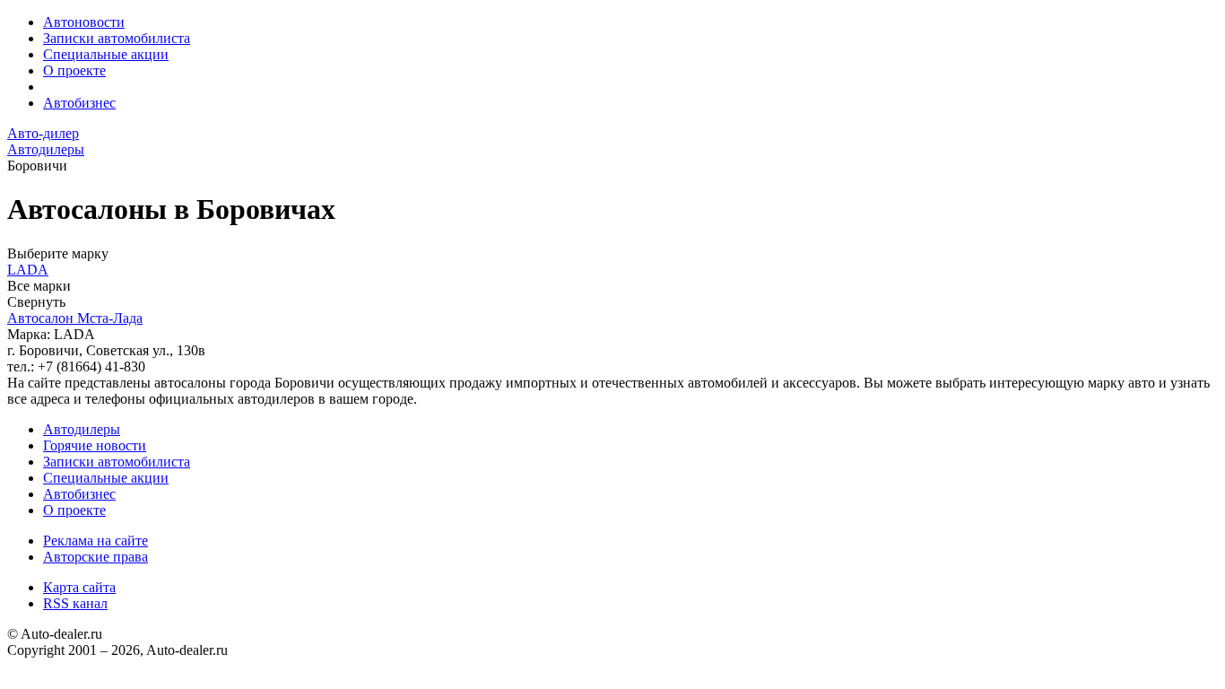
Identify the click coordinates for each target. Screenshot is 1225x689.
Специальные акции (106, 54)
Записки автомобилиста (116, 38)
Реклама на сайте (95, 540)
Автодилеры (81, 429)
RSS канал (75, 603)
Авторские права (95, 556)
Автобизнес (79, 102)
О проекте (74, 70)
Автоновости (84, 22)
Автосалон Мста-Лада (75, 318)
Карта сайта (79, 587)
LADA (27, 269)
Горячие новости (94, 445)
